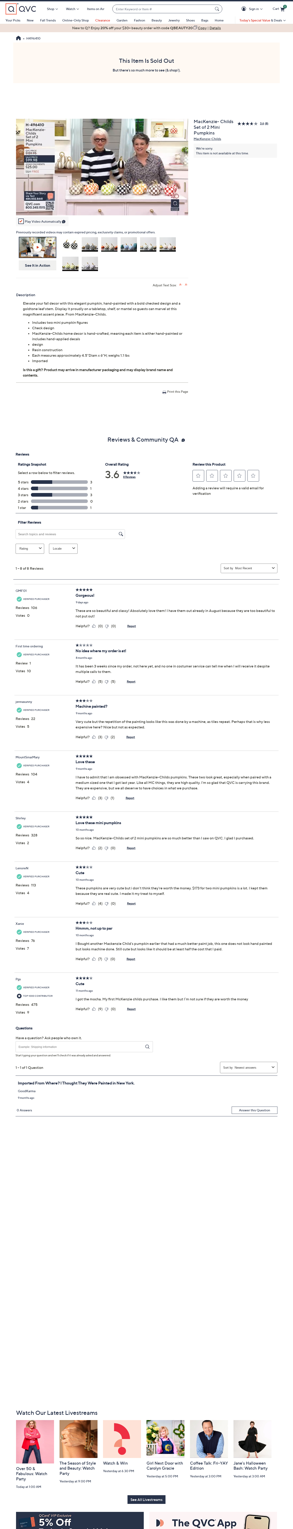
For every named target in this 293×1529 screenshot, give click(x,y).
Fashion (139, 20)
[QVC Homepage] (18, 38)
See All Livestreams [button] (146, 1499)
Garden (122, 20)
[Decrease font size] (186, 284)
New (30, 20)
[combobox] (163, 9)
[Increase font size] (180, 284)
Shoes (190, 20)
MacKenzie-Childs (207, 139)
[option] (146, 28)
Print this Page (177, 391)
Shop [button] (50, 9)
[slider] (102, 205)
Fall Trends (48, 20)
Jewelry (174, 20)
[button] (245, 9)
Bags (204, 20)
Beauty (157, 20)
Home (219, 20)
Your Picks (12, 20)
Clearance (102, 20)
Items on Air (95, 9)
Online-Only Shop (75, 20)
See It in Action (37, 265)
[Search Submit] (217, 9)
